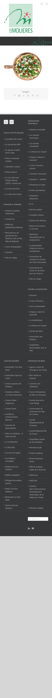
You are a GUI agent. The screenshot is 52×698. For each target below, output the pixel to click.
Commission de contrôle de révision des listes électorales (37, 259)
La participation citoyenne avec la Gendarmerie (36, 248)
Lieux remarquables (13, 247)
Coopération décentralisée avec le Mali (37, 348)
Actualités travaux (36, 215)
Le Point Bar (10, 447)
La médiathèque (35, 320)
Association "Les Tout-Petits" (14, 368)
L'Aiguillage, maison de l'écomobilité (37, 440)
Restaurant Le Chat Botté (12, 498)
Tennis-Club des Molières (11, 506)
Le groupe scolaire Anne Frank (12, 151)
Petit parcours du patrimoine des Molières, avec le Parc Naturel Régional (13, 237)
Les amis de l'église (13, 453)
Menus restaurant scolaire (12, 159)
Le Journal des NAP (12, 144)
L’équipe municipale (37, 129)
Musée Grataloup (36, 453)
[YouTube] (11, 122)
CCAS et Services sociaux (36, 167)
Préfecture (33, 475)
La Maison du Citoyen (38, 152)
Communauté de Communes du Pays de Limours (37, 411)
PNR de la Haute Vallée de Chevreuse (37, 468)
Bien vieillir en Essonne (35, 376)
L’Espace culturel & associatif (37, 158)
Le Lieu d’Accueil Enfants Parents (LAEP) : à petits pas (13, 180)
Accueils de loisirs (12, 188)
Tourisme (8, 252)
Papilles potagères (12, 475)
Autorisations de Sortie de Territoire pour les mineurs (37, 271)
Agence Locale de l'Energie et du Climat (38, 368)
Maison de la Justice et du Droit (37, 227)
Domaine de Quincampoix (10, 426)
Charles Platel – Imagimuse (11, 401)
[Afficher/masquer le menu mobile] (47, 4)
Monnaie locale (35, 447)
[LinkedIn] (6, 122)
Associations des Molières (36, 338)
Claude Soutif (10, 408)
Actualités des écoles (13, 139)
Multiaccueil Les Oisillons (11, 468)
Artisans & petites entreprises (12, 212)
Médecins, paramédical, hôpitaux (14, 226)
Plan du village (11, 257)
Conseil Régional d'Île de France (38, 432)
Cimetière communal (37, 174)
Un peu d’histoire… (37, 301)
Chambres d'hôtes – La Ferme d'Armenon (13, 393)
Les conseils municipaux (34, 136)
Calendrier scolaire (12, 166)
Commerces (10, 219)
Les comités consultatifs (34, 145)
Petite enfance (11, 172)
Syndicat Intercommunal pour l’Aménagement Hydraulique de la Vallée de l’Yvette (37, 492)
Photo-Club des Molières (11, 490)
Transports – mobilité (37, 179)
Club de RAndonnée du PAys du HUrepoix (37, 393)
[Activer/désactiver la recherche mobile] (42, 4)
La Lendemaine (11, 442)
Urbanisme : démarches (34, 197)
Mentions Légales (36, 508)
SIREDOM (33, 480)
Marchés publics (35, 209)
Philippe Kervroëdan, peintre (13, 481)
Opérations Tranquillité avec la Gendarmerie (36, 237)
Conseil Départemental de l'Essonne (36, 423)
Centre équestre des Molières (13, 385)
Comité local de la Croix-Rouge (36, 401)
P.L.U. (31, 204)
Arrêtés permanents (37, 190)
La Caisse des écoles (13, 194)
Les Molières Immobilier (10, 459)
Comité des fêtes (36, 331)
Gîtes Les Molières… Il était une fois (14, 435)
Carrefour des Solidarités (34, 385)
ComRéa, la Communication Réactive (11, 417)
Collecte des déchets (37, 220)
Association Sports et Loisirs (13, 376)
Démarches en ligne (37, 185)
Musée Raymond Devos (36, 460)
